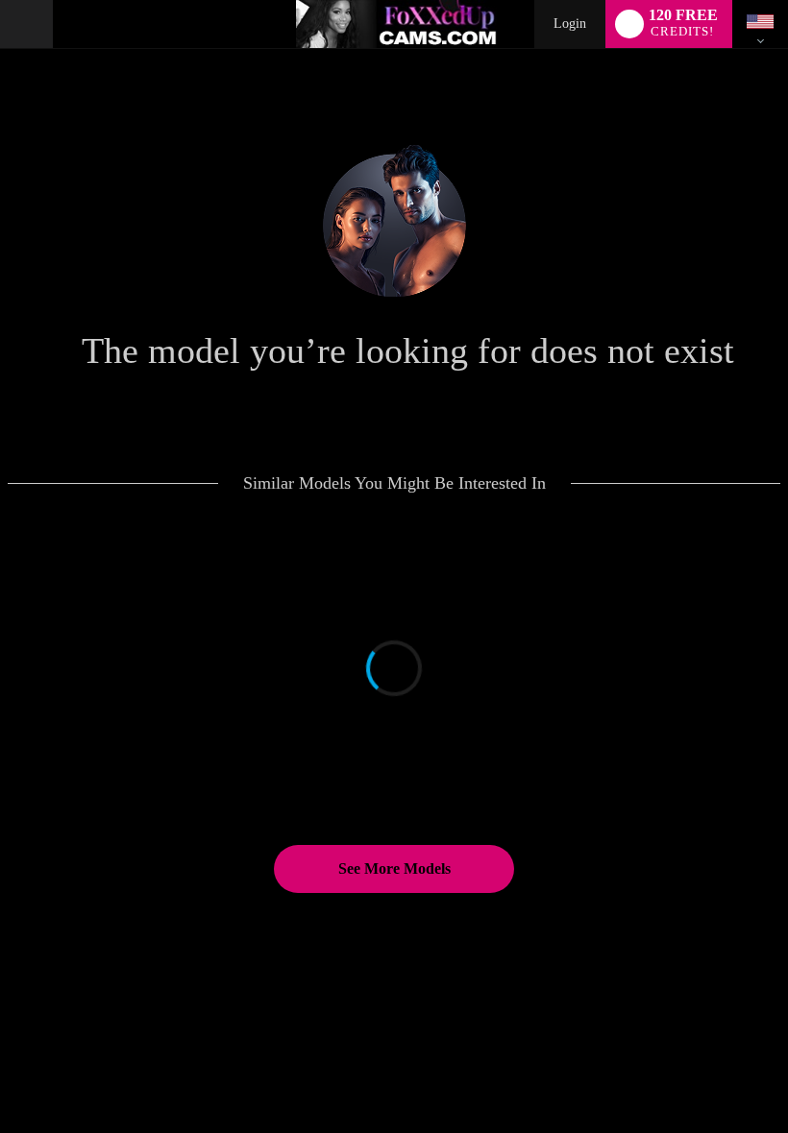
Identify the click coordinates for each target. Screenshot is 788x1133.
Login (570, 23)
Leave (590, 1068)
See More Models (394, 868)
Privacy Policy (412, 1090)
